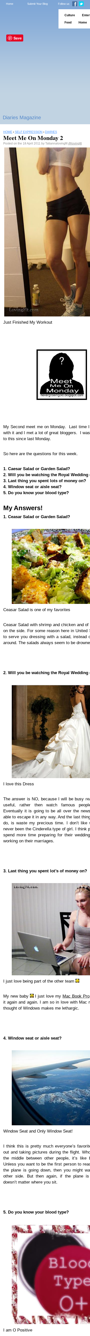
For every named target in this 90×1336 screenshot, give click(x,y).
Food (68, 22)
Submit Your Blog (37, 3)
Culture (69, 15)
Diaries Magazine (22, 117)
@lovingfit (75, 143)
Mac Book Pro (76, 996)
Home (9, 3)
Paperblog (27, 19)
